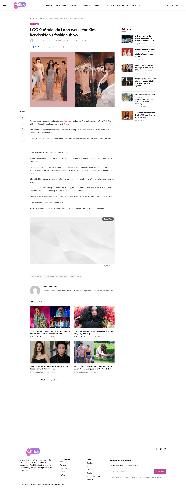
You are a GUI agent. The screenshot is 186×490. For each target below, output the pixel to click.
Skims (66, 124)
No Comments (69, 41)
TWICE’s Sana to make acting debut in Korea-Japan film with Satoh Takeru (49, 367)
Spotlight (61, 5)
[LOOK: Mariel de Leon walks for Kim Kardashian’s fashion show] (72, 79)
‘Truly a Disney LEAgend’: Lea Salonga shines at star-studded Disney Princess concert (50, 332)
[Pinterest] (22, 128)
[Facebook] (22, 117)
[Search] (182, 5)
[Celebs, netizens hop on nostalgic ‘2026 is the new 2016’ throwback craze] (127, 68)
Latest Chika (49, 276)
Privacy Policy (149, 477)
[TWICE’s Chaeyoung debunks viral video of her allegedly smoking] (94, 317)
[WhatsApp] (22, 134)
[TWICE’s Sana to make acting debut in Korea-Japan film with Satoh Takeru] (50, 352)
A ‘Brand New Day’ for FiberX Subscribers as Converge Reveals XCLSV (144, 38)
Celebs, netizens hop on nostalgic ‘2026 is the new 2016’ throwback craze (144, 67)
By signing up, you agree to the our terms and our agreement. (137, 477)
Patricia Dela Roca (37, 337)
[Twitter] (22, 123)
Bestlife (98, 5)
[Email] (22, 139)
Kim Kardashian (36, 276)
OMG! (85, 5)
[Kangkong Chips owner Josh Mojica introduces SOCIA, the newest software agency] (127, 81)
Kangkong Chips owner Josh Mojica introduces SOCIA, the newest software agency (145, 82)
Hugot (75, 5)
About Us (136, 5)
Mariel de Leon (66, 121)
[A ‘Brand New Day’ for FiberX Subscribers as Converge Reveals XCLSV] (127, 39)
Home (42, 18)
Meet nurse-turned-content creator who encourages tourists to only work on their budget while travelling (145, 99)
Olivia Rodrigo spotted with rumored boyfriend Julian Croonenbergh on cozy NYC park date (94, 367)
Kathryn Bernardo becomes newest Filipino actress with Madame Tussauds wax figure (145, 53)
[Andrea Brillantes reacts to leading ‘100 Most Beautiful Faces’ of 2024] (127, 115)
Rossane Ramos (42, 41)
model (72, 276)
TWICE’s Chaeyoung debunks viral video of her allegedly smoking (93, 332)
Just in (49, 5)
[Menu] (4, 5)
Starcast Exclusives (117, 5)
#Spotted (34, 24)
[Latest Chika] (20, 5)
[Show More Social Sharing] (77, 47)
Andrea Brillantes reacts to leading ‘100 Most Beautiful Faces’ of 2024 (145, 115)
